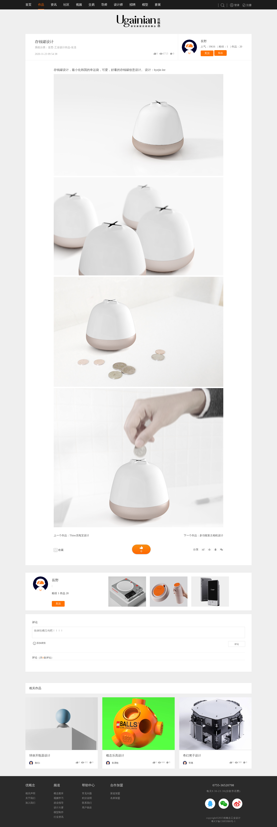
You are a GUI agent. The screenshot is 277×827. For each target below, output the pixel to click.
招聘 (132, 4)
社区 (66, 4)
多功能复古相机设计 (211, 535)
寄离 (191, 763)
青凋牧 (115, 763)
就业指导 (59, 802)
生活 (73, 47)
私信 (220, 53)
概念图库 (59, 793)
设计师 (118, 4)
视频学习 (59, 798)
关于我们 (30, 798)
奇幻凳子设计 (192, 755)
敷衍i (37, 763)
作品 (41, 4)
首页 (28, 4)
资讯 (54, 4)
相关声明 (30, 793)
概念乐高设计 (115, 755)
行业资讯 (59, 817)
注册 (249, 5)
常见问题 (87, 793)
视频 (79, 4)
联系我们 (87, 802)
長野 (204, 41)
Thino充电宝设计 (79, 535)
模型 (145, 4)
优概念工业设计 (232, 818)
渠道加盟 (115, 793)
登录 (236, 5)
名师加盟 (115, 798)
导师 (104, 4)
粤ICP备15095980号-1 (223, 821)
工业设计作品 (62, 47)
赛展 (158, 4)
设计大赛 (59, 807)
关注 (207, 53)
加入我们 (30, 802)
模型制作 (59, 812)
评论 (236, 644)
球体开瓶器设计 (39, 755)
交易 (92, 4)
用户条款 (87, 807)
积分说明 (87, 798)
